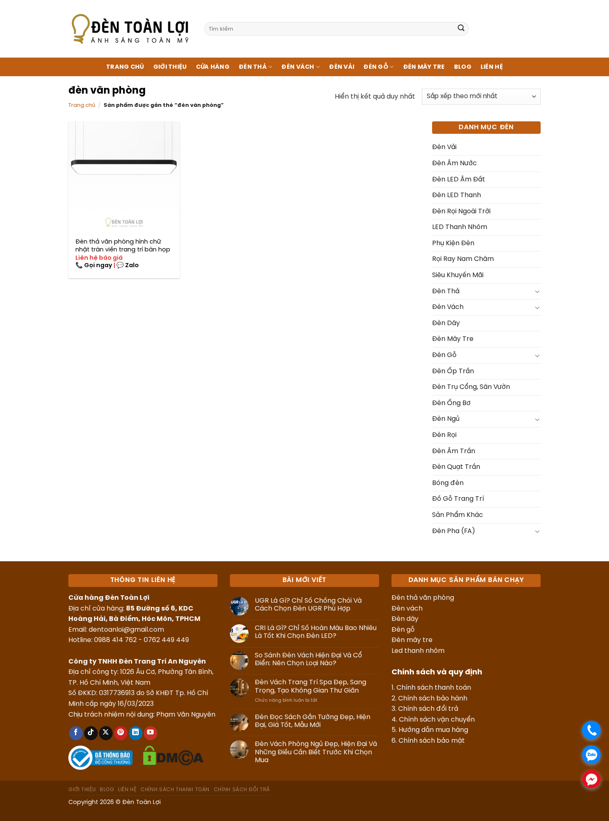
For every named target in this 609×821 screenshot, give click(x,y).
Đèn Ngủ (445, 419)
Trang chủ (125, 67)
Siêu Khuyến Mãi (457, 275)
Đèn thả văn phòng (423, 597)
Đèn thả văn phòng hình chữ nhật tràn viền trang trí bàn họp (122, 246)
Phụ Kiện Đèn (453, 243)
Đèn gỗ (403, 629)
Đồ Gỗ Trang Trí (458, 498)
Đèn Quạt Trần (456, 467)
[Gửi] (461, 29)
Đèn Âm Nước (454, 163)
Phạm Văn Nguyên (185, 714)
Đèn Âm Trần (453, 451)
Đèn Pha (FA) (453, 531)
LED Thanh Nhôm (459, 227)
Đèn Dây (446, 323)
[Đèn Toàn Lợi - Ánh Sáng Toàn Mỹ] (130, 28)
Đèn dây (405, 619)
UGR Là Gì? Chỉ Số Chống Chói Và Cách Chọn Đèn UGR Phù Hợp (308, 604)
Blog (462, 67)
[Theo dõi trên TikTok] (91, 733)
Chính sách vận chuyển (437, 719)
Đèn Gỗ (375, 67)
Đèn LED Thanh (456, 195)
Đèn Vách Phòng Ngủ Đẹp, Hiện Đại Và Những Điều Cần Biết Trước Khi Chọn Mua (316, 752)
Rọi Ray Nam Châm (463, 259)
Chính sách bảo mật (432, 740)
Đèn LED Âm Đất (458, 179)
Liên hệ (492, 67)
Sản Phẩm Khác (457, 515)
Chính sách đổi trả (428, 708)
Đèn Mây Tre (424, 67)
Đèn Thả (253, 67)
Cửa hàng (213, 67)
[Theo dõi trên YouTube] (150, 733)
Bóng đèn (448, 483)
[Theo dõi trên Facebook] (76, 733)
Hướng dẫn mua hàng (433, 730)
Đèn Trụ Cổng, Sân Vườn (471, 387)
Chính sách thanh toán (433, 687)
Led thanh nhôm (418, 650)
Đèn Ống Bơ (451, 403)
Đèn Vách (297, 67)
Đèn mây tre (412, 640)
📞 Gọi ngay (93, 265)
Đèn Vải (341, 67)
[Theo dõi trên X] (106, 733)
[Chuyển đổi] (537, 291)
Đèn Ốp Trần (453, 371)
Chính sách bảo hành (432, 698)
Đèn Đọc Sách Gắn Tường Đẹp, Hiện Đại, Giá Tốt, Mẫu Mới (312, 721)
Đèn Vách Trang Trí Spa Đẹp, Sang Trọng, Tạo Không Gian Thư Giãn (310, 686)
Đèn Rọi (444, 435)
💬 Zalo (127, 265)
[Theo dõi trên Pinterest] (121, 733)
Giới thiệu (170, 67)
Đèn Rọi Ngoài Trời (461, 211)
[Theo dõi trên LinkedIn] (136, 733)
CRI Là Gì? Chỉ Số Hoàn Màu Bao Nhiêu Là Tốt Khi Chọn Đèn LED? (316, 632)
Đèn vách (407, 608)
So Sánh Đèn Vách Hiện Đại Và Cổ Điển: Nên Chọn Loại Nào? (308, 659)
